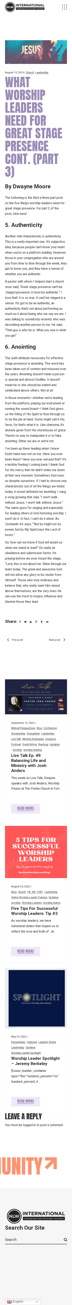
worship (17, 750)
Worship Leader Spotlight (26, 1053)
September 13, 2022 (22, 723)
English (17, 1301)
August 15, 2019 (14, 72)
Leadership (41, 72)
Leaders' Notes (47, 1042)
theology (43, 744)
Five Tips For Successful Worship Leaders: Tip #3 (34, 911)
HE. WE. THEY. (35, 892)
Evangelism (33, 733)
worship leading (32, 750)
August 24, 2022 (20, 886)
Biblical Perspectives (23, 728)
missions (50, 739)
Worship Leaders (32, 903)
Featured (32, 1042)
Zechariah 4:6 (14, 524)
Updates (55, 744)
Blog (39, 728)
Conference (50, 728)
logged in (29, 1125)
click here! (20, 213)
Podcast (16, 744)
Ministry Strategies (33, 739)
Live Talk (16, 739)
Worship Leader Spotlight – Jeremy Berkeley (35, 1061)
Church (30, 72)
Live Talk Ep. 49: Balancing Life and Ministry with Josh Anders (28, 763)
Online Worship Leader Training (29, 897)
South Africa (29, 744)
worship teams (51, 903)
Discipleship (18, 733)
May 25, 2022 (18, 1036)
